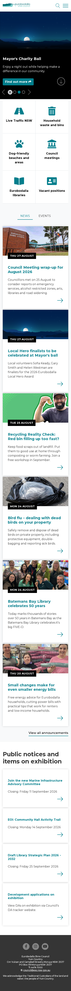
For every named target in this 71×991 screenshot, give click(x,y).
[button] (5, 93)
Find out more (16, 82)
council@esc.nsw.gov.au (36, 970)
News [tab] (25, 216)
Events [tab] (45, 216)
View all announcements (48, 733)
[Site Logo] (18, 5)
